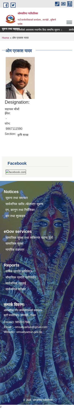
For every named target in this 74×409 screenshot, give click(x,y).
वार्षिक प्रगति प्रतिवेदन (19, 271)
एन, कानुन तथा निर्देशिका (20, 210)
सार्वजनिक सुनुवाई (16, 283)
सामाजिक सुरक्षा (14, 243)
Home (5, 37)
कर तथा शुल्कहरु (15, 216)
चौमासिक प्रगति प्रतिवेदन (21, 277)
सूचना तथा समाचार (17, 198)
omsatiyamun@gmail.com (31, 327)
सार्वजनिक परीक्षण (16, 289)
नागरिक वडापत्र (15, 249)
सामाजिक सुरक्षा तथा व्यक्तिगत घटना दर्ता (29, 238)
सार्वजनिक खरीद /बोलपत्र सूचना (24, 204)
